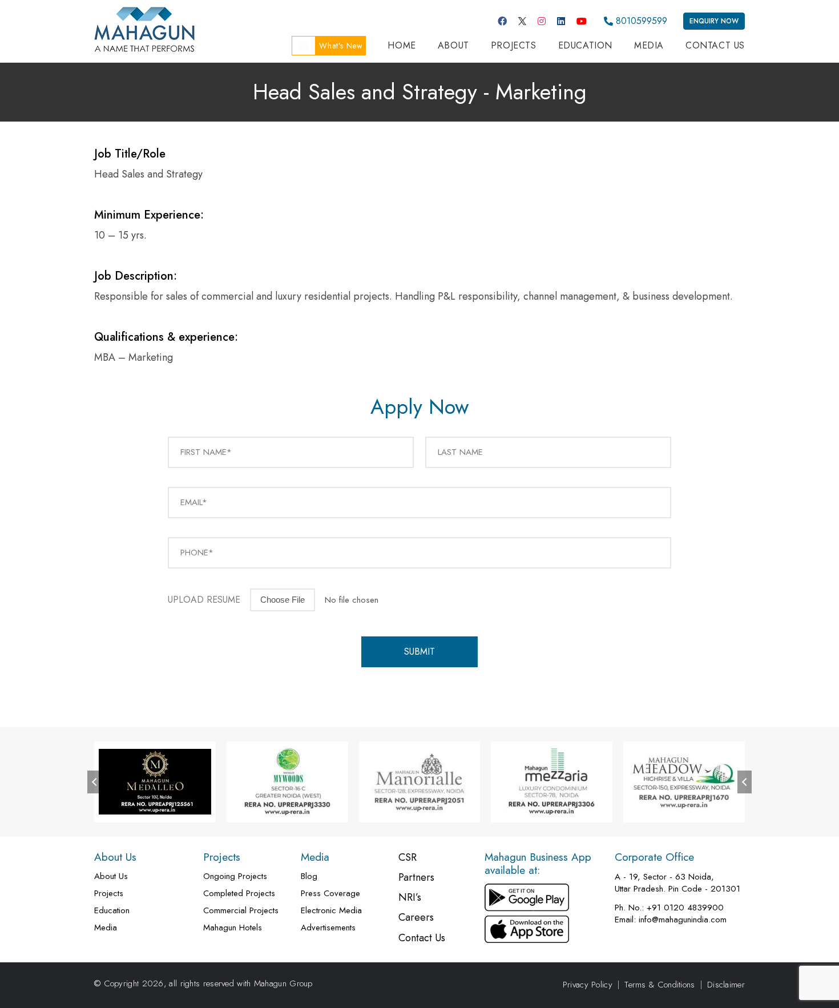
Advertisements (328, 928)
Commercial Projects (241, 911)
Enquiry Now (714, 21)
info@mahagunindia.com (683, 920)
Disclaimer (726, 985)
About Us (111, 876)
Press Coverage (330, 894)
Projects (514, 45)
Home (402, 45)
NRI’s (409, 897)
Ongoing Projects (235, 876)
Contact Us (715, 45)
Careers (416, 917)
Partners (416, 877)
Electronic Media (331, 911)
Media (649, 45)
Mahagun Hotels (232, 928)
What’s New (340, 45)
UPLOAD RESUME (204, 599)
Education (585, 45)
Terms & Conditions (659, 985)
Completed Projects (239, 894)
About (453, 45)
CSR (407, 857)
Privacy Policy (587, 985)
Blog (309, 876)
